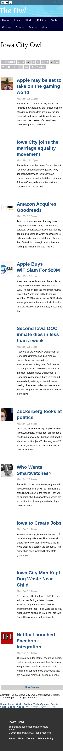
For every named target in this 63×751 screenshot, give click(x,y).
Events (33, 27)
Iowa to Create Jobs (39, 523)
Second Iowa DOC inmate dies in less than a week (38, 334)
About (20, 707)
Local (17, 20)
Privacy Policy (45, 738)
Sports (20, 27)
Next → (41, 67)
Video (45, 27)
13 (15, 67)
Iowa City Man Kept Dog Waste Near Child (38, 579)
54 (26, 67)
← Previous (8, 62)
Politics (41, 20)
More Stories (32, 687)
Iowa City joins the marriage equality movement (37, 148)
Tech (54, 20)
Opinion (6, 27)
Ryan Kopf (45, 707)
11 (3, 67)
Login (54, 707)
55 (32, 67)
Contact (31, 738)
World (28, 20)
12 (9, 67)
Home (5, 20)
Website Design (32, 707)
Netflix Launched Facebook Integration (36, 640)
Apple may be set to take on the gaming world (39, 86)
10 (57, 62)
